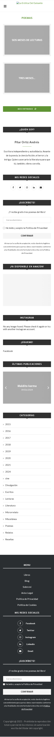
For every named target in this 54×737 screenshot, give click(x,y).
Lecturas (9, 498)
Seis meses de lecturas (27, 40)
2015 (8, 424)
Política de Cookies (27, 605)
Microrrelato (11, 512)
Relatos (9, 532)
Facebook (8, 351)
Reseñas (9, 539)
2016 (8, 431)
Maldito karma (27, 386)
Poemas (9, 525)
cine (7, 478)
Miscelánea (11, 519)
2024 (8, 471)
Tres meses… (27, 78)
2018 (8, 444)
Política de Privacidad (27, 599)
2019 (8, 451)
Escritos (9, 492)
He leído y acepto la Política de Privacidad (26, 228)
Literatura (10, 505)
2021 (8, 465)
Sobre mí (27, 587)
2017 (8, 437)
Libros (27, 574)
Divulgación (11, 485)
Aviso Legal (27, 593)
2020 (8, 458)
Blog (27, 580)
